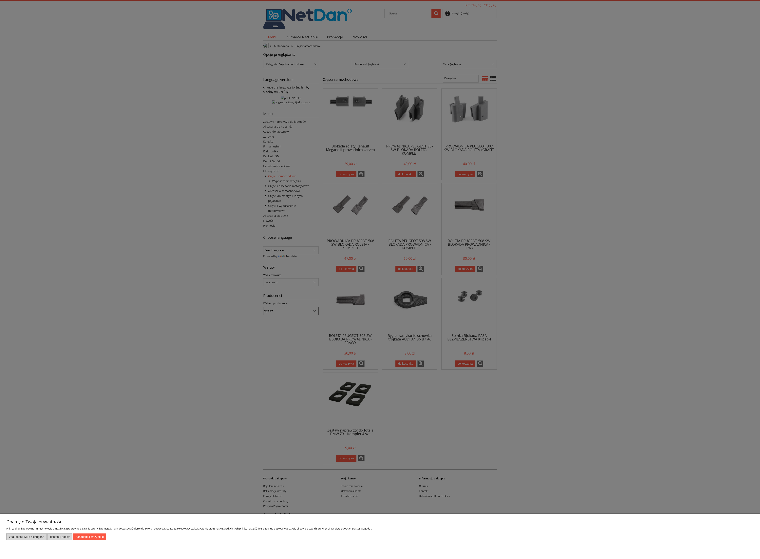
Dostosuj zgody (60, 536)
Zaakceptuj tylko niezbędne (26, 536)
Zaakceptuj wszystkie (90, 536)
